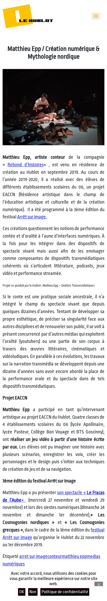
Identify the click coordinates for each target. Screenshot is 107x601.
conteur (55, 556)
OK (21, 591)
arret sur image (33, 556)
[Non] (98, 584)
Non (32, 591)
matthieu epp (74, 556)
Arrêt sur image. (32, 216)
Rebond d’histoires (26, 164)
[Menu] (96, 16)
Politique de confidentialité (65, 591)
